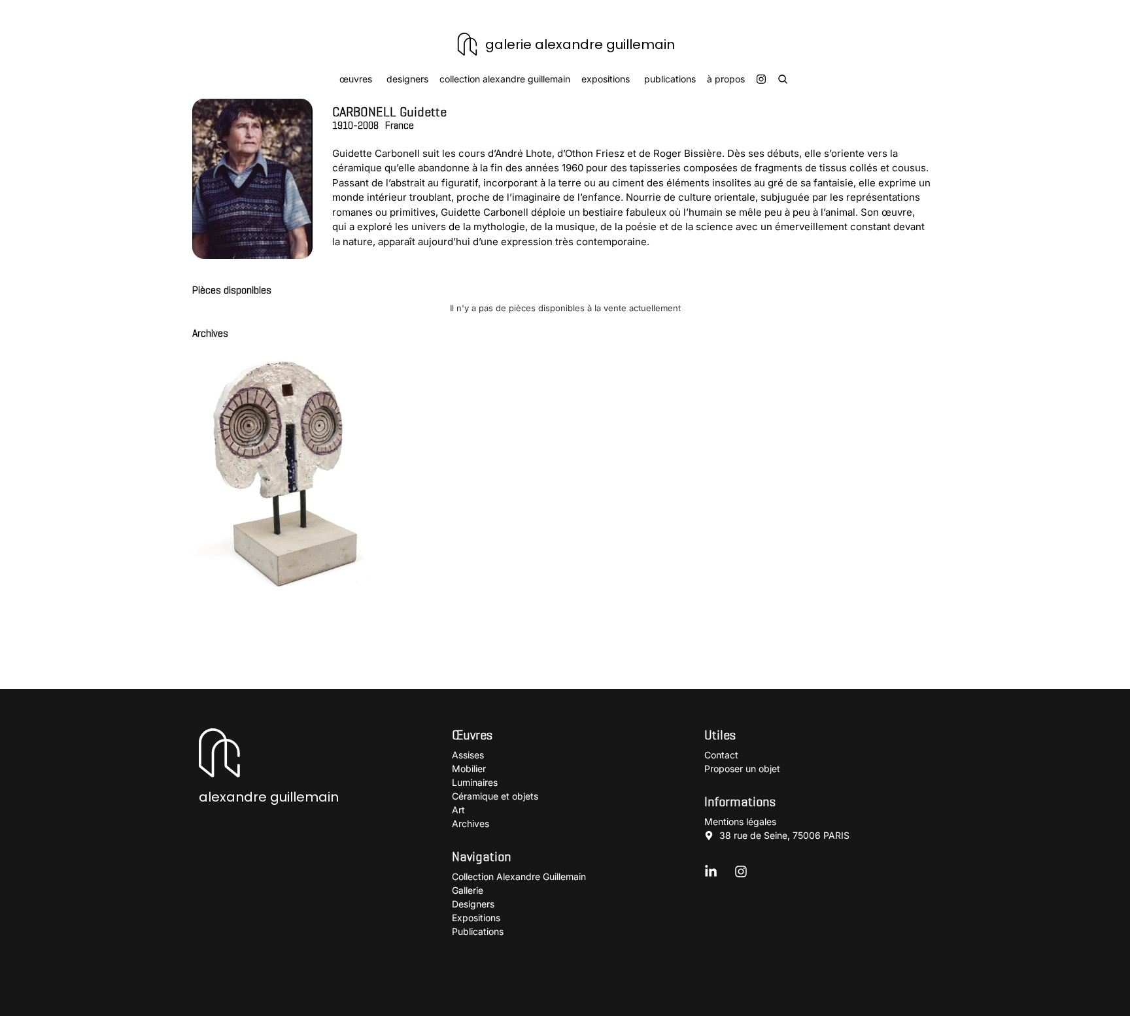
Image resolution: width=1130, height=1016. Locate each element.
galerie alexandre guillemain (580, 44)
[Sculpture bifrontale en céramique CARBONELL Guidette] (284, 469)
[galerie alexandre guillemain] (467, 44)
